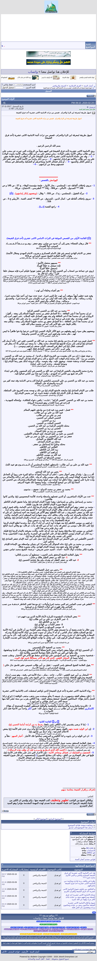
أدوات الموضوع (8, 99)
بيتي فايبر (83, 927)
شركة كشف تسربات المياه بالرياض (31, 934)
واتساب (33, 71)
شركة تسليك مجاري (17, 927)
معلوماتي (34, 943)
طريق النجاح (51, 943)
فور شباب (14, 943)
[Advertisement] (48, 27)
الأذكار (83, 943)
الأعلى (4, 952)
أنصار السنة (88, 86)
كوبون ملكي (71, 938)
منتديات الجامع (67, 943)
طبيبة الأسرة (42, 943)
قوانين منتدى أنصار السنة (85, 859)
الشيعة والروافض (59, 86)
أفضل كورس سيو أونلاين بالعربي (32, 936)
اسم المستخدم (29, 85)
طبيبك (56, 938)
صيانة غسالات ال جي (59, 929)
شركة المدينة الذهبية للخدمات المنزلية (44, 938)
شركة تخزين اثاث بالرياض (68, 934)
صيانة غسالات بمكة (45, 929)
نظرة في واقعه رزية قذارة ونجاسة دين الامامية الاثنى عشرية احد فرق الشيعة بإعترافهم (79, 883)
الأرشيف (24, 952)
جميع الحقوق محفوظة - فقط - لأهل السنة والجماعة (48, 959)
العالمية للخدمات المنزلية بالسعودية (79, 936)
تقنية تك (60, 936)
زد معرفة (59, 943)
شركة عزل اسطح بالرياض (51, 934)
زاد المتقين (77, 943)
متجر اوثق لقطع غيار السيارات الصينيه (48, 921)
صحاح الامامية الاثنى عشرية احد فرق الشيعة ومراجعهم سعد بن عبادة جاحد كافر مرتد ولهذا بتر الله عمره (80, 897)
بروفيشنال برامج (52, 936)
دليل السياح (66, 936)
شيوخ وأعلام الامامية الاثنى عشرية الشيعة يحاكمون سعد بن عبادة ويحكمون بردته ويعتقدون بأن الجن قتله (79, 905)
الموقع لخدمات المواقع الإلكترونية (81, 949)
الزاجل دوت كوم (19, 938)
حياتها (20, 943)
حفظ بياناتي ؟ (7, 85)
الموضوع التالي (41, 819)
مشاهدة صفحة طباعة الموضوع (80, 825)
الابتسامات (91, 850)
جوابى (8, 943)
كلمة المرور (30, 87)
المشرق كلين (19, 936)
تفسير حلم (11, 938)
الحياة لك (78, 938)
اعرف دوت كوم (63, 938)
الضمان (13, 936)
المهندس (92, 936)
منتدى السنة (90, 943)
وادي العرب (26, 943)
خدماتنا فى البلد (29, 938)
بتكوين (6, 938)
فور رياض (84, 938)
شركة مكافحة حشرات (40, 931)
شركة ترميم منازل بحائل (57, 927)
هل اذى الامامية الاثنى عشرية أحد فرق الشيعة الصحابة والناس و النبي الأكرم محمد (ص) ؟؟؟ (79, 875)
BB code (89, 848)
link (94, 912)
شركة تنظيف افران (86, 929)
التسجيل (48, 91)
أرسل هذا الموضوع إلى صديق (81, 827)
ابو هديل (92, 107)
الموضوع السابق (55, 819)
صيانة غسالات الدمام (73, 929)
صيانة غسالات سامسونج (12, 929)
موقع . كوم (44, 936)
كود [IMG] (91, 853)
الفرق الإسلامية (75, 86)
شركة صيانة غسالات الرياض (29, 929)
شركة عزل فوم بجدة (73, 927)
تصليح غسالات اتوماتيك (56, 931)
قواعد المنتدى (14, 952)
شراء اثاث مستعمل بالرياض (48, 924)
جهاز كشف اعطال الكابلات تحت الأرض (36, 927)
